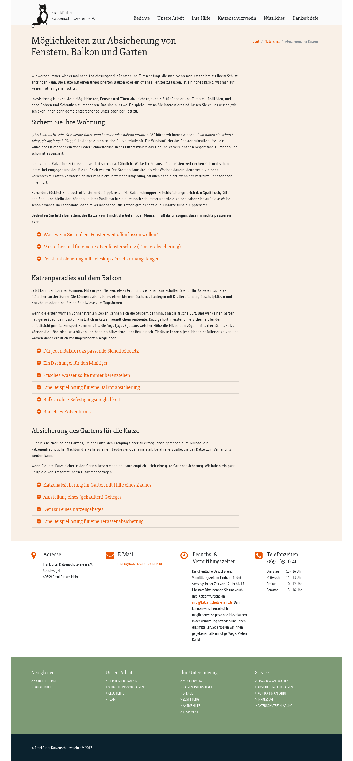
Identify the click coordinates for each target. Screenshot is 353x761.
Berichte (142, 18)
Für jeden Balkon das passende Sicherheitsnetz (90, 351)
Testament (190, 711)
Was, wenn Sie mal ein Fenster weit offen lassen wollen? (100, 234)
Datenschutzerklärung (275, 705)
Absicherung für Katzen (275, 686)
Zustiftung (191, 699)
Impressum (265, 699)
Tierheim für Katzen (122, 680)
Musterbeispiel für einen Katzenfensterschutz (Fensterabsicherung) (111, 246)
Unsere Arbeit (170, 18)
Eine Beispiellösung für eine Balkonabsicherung (91, 387)
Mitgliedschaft (194, 680)
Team (112, 699)
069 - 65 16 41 (281, 561)
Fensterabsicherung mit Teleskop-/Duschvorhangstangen (100, 259)
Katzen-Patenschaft (197, 686)
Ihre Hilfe (201, 18)
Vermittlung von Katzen (126, 686)
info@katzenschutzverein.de (141, 563)
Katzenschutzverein (237, 18)
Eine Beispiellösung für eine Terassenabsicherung (92, 521)
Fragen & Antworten (273, 680)
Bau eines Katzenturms (66, 411)
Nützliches (274, 18)
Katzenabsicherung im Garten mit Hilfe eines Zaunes (96, 485)
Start (256, 41)
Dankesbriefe (305, 18)
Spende (188, 693)
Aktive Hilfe (191, 705)
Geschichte (116, 693)
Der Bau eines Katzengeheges (72, 509)
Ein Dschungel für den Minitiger (75, 363)
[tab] (135, 235)
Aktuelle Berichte (47, 680)
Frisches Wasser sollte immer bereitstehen (86, 375)
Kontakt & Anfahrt (272, 693)
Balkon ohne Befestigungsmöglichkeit (81, 399)
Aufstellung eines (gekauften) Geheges (82, 497)
